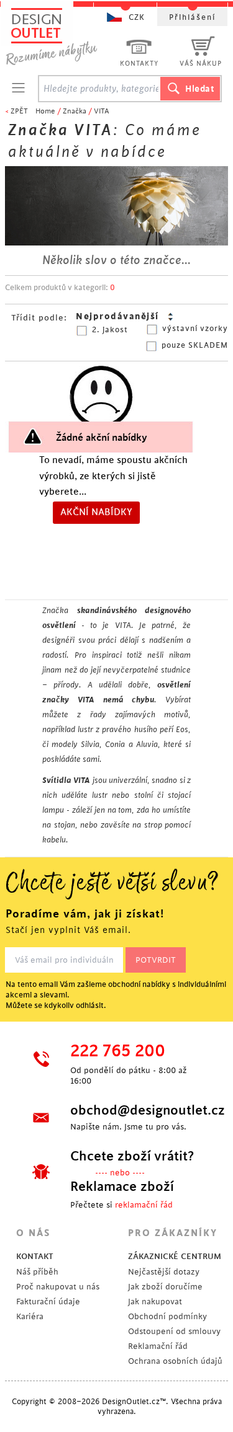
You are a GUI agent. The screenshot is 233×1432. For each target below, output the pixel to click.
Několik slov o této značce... (116, 260)
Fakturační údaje (48, 1301)
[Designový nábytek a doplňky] (63, 35)
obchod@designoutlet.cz (138, 1110)
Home (45, 111)
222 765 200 (117, 1051)
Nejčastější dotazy (163, 1271)
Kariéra (29, 1316)
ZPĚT (19, 111)
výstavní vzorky (195, 328)
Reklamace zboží (122, 1186)
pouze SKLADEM (195, 345)
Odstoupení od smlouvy (174, 1331)
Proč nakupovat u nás (57, 1286)
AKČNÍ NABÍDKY (96, 512)
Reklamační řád (158, 1346)
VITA (101, 111)
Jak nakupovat (155, 1301)
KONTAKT (34, 1256)
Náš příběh (37, 1271)
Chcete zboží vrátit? (132, 1156)
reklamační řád (144, 1204)
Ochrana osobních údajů (175, 1361)
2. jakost (110, 329)
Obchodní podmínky (167, 1316)
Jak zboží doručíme (165, 1286)
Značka (74, 111)
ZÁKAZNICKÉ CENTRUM (174, 1256)
